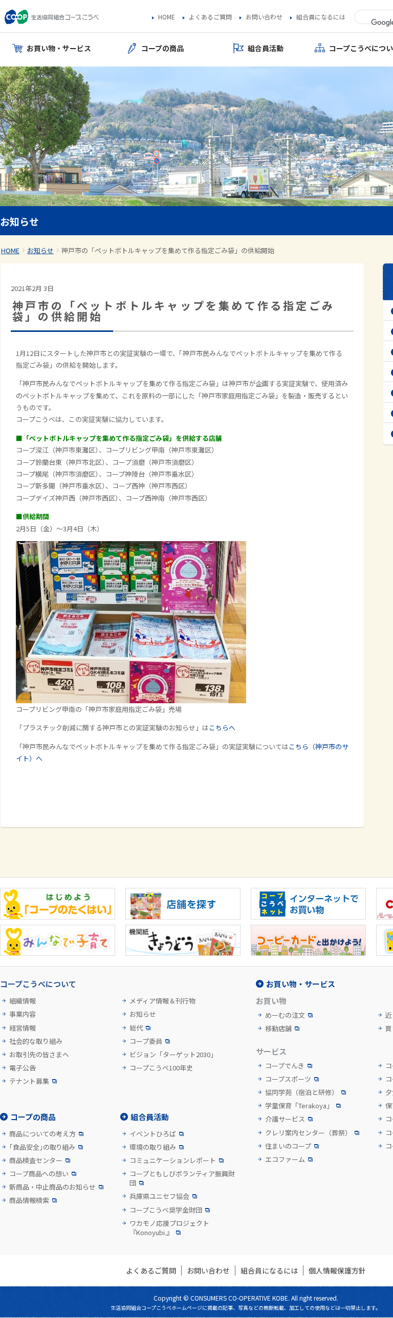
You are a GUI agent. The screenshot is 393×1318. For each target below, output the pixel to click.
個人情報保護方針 (337, 1270)
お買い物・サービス (300, 983)
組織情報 (22, 1001)
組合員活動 (149, 1116)
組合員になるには (320, 17)
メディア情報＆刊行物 (162, 1001)
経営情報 (22, 1028)
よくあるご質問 (210, 17)
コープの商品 (33, 1116)
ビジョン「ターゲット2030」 (173, 1054)
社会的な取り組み (35, 1041)
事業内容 (22, 1014)
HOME (166, 17)
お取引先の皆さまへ (39, 1054)
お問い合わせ (264, 17)
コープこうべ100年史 (161, 1068)
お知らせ (40, 250)
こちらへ (222, 727)
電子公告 (22, 1068)
